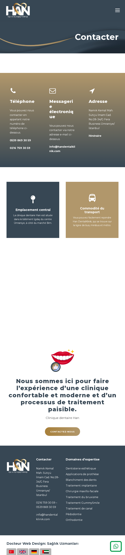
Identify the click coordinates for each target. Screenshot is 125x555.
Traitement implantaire (81, 485)
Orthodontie (74, 519)
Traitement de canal (79, 508)
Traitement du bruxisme (82, 497)
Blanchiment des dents (81, 479)
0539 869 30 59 (20, 140)
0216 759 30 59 (20, 148)
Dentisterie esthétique (81, 468)
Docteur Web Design (26, 543)
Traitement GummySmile (83, 502)
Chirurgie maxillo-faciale (82, 491)
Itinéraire (95, 135)
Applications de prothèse (82, 474)
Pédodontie (74, 514)
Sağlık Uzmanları (62, 543)
